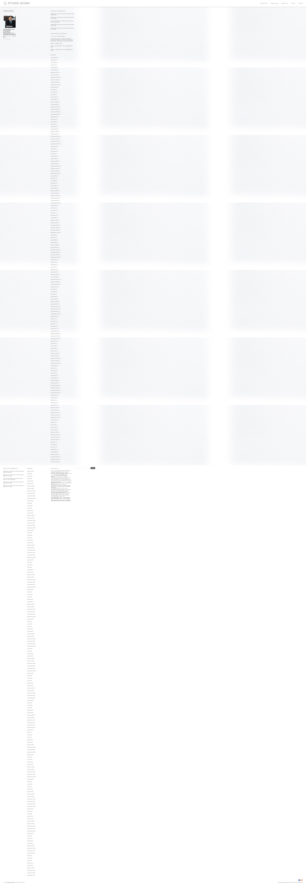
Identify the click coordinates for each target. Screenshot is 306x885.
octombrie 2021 (54, 200)
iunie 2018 (53, 291)
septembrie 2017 (55, 314)
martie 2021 (54, 217)
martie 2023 (54, 158)
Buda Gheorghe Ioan (59, 473)
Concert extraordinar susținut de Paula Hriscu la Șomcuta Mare (62, 21)
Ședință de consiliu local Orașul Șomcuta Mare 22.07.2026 (62, 25)
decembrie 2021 (55, 195)
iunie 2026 (53, 62)
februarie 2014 (54, 407)
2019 (69, 470)
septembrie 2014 (55, 392)
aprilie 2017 (53, 326)
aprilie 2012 (53, 449)
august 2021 (54, 205)
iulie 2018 (53, 289)
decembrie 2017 (55, 306)
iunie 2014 (53, 397)
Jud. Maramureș (55, 480)
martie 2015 (54, 378)
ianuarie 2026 (54, 75)
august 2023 (54, 146)
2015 (59, 470)
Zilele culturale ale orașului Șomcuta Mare (60, 494)
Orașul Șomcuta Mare (61, 486)
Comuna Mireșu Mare (59, 476)
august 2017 (54, 316)
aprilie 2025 (53, 97)
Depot (52, 43)
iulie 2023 (53, 148)
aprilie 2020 (53, 240)
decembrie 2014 (55, 385)
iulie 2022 (53, 178)
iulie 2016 (53, 343)
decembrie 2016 (55, 333)
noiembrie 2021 (54, 198)
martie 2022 (54, 188)
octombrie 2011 (54, 461)
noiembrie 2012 (54, 437)
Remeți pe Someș (60, 488)
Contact (300, 3)
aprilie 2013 (53, 427)
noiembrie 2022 (54, 168)
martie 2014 (54, 405)
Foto (60, 479)
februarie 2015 (54, 380)
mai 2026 (53, 65)
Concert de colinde (62, 477)
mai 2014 (53, 400)
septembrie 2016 (55, 338)
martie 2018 (54, 299)
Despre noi (285, 3)
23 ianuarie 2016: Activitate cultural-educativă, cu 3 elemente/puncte (9, 32)
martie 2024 (54, 129)
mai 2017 (53, 323)
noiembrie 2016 (54, 336)
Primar (53, 488)
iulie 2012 (53, 442)
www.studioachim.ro (59, 492)
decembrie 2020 (55, 225)
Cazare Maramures (55, 38)
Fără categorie (7, 39)
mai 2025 (53, 94)
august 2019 (54, 259)
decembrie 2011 (55, 456)
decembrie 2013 (55, 412)
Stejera (66, 488)
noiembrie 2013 (54, 415)
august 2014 (54, 395)
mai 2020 (53, 237)
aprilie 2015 (53, 375)
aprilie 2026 (53, 67)
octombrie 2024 (54, 111)
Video (66, 489)
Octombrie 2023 (63, 484)
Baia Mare (58, 471)
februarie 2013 (54, 432)
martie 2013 (54, 429)
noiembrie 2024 (54, 109)
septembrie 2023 (55, 144)
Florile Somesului (55, 479)
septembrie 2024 (55, 114)
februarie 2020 (54, 245)
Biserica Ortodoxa (64, 471)
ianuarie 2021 (54, 222)
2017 (64, 470)
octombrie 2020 (54, 230)
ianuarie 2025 (54, 104)
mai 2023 (53, 153)
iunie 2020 (53, 235)
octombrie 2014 (54, 390)
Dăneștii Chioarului (61, 478)
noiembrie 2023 (54, 139)
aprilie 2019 (53, 269)
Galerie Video (274, 3)
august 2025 (54, 87)
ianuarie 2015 (54, 383)
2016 (61, 470)
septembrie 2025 (55, 84)
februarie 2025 (54, 102)
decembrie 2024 (55, 107)
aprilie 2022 (53, 185)
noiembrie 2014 (54, 387)
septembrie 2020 (55, 232)
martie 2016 (54, 350)
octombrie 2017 (54, 311)
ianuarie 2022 (54, 193)
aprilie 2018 (53, 296)
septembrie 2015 (55, 363)
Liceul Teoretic (63, 480)
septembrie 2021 (55, 203)
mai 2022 (53, 183)
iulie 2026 (53, 60)
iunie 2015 (53, 370)
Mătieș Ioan (57, 484)
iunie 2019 (53, 264)
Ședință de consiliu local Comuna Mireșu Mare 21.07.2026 (62, 28)
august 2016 (54, 341)
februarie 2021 (54, 220)
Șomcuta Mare (63, 500)
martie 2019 (54, 272)
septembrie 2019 (55, 257)
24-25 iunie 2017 (54, 470)
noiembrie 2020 (54, 227)
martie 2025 (54, 99)
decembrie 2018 (55, 279)
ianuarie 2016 (54, 355)
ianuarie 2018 (54, 304)
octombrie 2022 (54, 171)
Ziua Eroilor (61, 495)
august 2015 (54, 365)
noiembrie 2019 (54, 252)
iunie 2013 (53, 424)
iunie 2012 (53, 444)
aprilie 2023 (53, 156)
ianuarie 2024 (54, 134)
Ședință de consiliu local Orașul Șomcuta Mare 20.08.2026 (62, 14)
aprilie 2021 (53, 215)
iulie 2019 (53, 262)
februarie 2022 (54, 190)
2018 (66, 470)
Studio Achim (19, 3)
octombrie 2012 (54, 439)
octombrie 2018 (54, 284)
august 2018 (54, 286)
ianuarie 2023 (54, 163)
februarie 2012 (54, 454)
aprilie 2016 (53, 348)
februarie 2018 (54, 301)
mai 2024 (53, 124)
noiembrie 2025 (54, 79)
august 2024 (54, 116)
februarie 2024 (54, 131)
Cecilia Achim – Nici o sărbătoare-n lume (62, 46)
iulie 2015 (53, 368)
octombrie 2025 (54, 82)
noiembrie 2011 (54, 459)
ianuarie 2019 (54, 277)
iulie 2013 (53, 422)
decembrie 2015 (55, 358)
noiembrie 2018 (54, 281)
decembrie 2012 (55, 434)
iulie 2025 (53, 89)
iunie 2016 (53, 346)
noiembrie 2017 (54, 309)
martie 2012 (54, 452)
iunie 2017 (53, 321)
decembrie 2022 (55, 166)
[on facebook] (299, 880)
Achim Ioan (53, 471)
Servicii (293, 3)
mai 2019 (53, 267)
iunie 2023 (53, 151)
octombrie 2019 (54, 254)
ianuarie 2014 (54, 410)
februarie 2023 (54, 161)
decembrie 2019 (55, 249)
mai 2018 (53, 294)
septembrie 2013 (55, 417)
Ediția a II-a (67, 478)
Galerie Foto (263, 3)
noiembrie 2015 (54, 360)
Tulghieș (62, 489)
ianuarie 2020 (54, 247)
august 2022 (54, 176)
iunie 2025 (53, 92)
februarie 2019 (54, 274)
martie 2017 (54, 328)
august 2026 (54, 57)
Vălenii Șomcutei (63, 491)
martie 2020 (54, 242)
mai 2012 (53, 447)
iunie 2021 (53, 210)
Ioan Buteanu (67, 479)
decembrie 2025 (55, 77)
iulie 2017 (53, 318)
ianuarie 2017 (54, 331)
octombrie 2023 (54, 141)
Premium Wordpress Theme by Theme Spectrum (290, 882)
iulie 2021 (53, 208)
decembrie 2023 (55, 136)
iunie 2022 (53, 180)
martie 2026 (54, 70)
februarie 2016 (54, 353)
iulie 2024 (53, 119)
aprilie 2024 (53, 126)
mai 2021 (53, 213)
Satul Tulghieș (61, 36)
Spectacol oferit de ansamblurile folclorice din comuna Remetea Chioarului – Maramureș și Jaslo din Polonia (62, 40)
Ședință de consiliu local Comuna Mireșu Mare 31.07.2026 (62, 18)
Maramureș (64, 482)
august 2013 (54, 419)
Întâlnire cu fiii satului (60, 496)
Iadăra (62, 479)
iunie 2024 (53, 121)
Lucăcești (69, 480)
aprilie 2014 (53, 402)
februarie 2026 (54, 72)
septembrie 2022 (55, 173)
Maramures (56, 482)
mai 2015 (53, 373)
